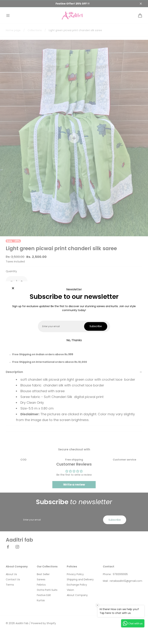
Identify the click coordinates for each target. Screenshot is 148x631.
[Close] (13, 288)
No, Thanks (74, 340)
